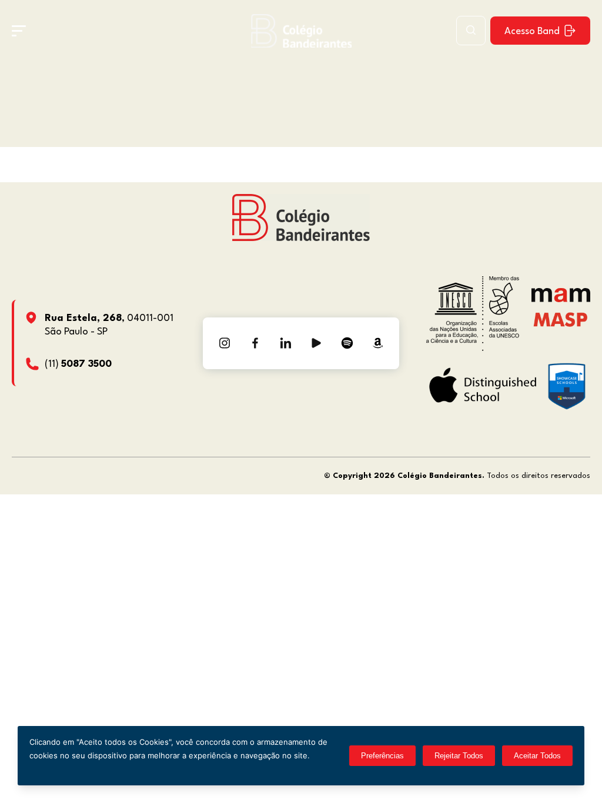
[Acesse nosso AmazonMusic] (377, 343)
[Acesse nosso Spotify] (347, 343)
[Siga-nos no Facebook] (255, 343)
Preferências (382, 755)
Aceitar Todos (537, 755)
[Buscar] (471, 30)
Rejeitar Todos (458, 755)
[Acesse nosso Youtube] (316, 343)
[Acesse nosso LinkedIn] (285, 343)
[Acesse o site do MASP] (560, 319)
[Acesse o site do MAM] (560, 300)
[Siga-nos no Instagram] (224, 343)
